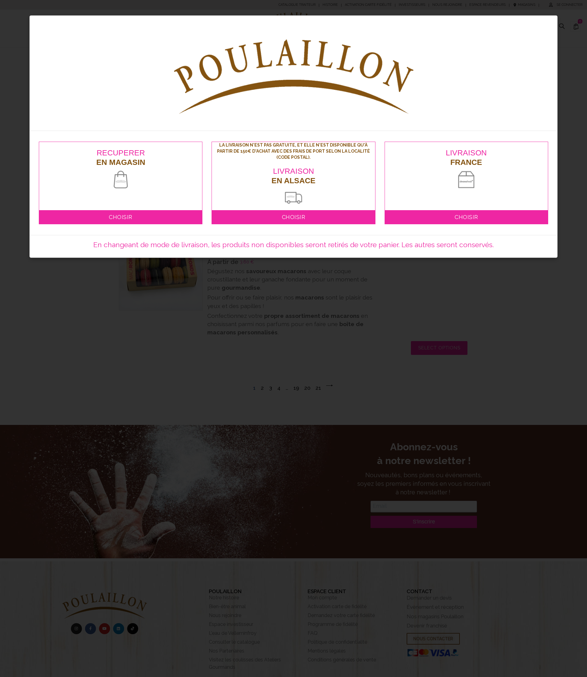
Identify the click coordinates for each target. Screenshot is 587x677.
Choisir (120, 217)
